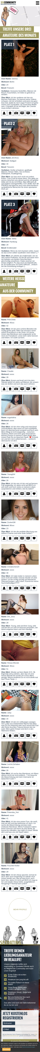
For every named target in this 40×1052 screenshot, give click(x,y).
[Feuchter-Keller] (20, 864)
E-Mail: (6, 1029)
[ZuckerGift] (20, 521)
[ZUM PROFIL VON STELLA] (20, 237)
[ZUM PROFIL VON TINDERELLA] (20, 156)
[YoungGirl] (20, 473)
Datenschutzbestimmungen (12, 1035)
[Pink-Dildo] (20, 318)
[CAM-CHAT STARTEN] (4, 891)
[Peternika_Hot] (20, 811)
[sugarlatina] (20, 416)
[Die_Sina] (20, 615)
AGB (36, 1034)
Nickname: (8, 1023)
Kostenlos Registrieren (20, 1041)
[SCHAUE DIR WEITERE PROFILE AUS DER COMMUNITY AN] (20, 944)
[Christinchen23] (20, 565)
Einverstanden (6, 1049)
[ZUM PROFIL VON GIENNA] (20, 77)
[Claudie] (20, 370)
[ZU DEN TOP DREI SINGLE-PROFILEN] (20, 25)
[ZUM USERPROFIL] (4, 115)
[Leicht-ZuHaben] (20, 763)
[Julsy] (20, 711)
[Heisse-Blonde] (20, 661)
